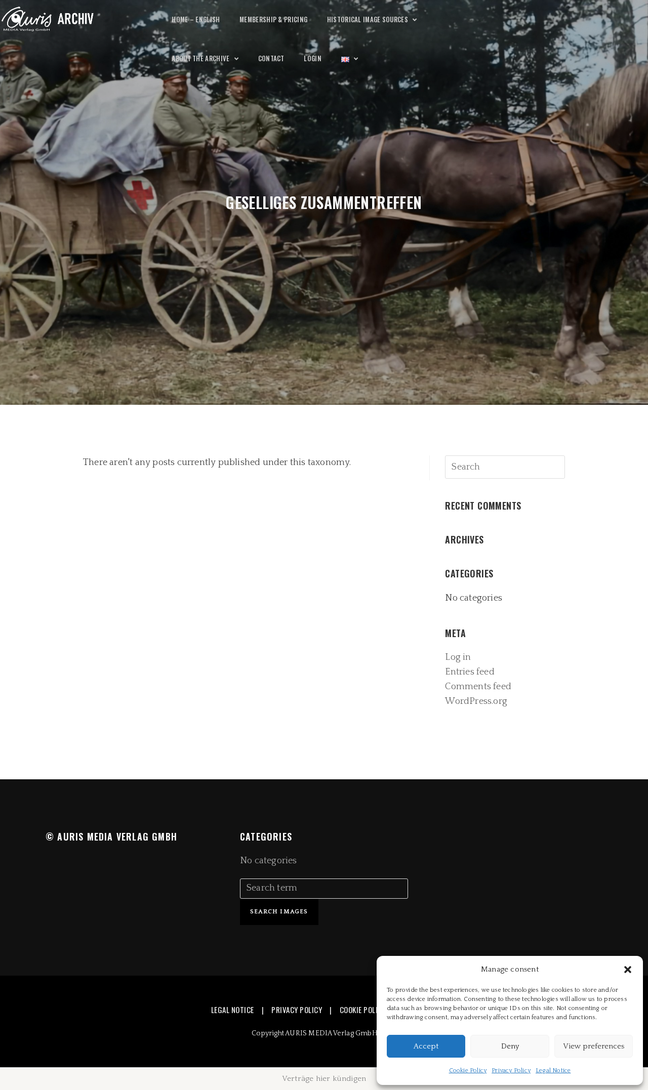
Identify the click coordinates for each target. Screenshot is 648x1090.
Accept (426, 1046)
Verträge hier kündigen (324, 1078)
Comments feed (478, 687)
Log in (458, 657)
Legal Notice (553, 1070)
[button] (628, 970)
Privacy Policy (511, 1070)
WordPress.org (476, 701)
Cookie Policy (468, 1070)
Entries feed (469, 672)
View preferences (593, 1046)
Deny (510, 1046)
